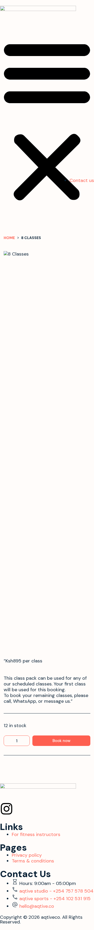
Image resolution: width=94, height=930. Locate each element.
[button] (47, 120)
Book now (61, 740)
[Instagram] (6, 808)
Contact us (81, 180)
